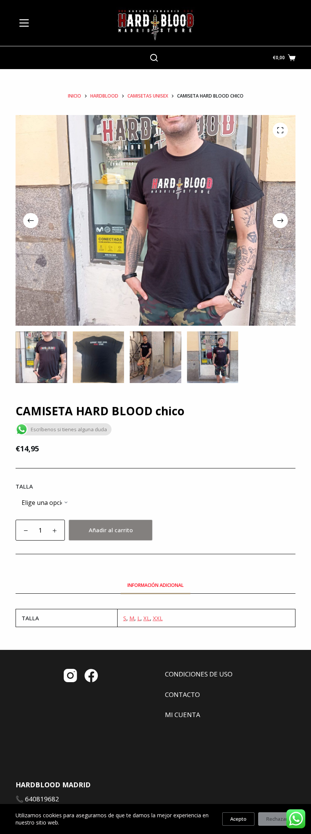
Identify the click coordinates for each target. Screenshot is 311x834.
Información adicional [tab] (155, 585)
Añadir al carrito (111, 530)
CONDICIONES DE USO (198, 674)
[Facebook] (91, 675)
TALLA (24, 486)
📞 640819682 (37, 799)
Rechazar (276, 818)
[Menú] (24, 23)
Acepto (238, 818)
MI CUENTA (182, 714)
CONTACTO (182, 694)
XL (146, 618)
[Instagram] (70, 675)
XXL (158, 618)
